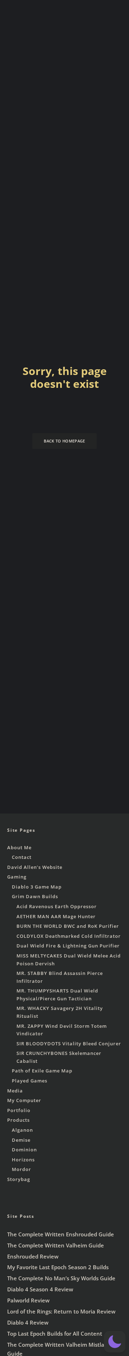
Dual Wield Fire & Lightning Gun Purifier (68, 945)
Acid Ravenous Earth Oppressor (56, 906)
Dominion (24, 1149)
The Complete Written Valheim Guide (55, 1245)
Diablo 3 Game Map (37, 887)
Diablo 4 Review (27, 1322)
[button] (114, 1341)
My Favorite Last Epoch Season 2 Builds (58, 1267)
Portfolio (18, 1110)
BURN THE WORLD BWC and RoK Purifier (67, 926)
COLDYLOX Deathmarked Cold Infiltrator (68, 936)
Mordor (21, 1169)
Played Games (29, 1080)
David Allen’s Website (34, 867)
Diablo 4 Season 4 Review (40, 1289)
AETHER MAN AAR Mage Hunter (56, 916)
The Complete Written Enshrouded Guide (60, 1234)
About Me (19, 847)
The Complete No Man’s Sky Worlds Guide (61, 1278)
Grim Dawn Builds (35, 896)
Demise (21, 1140)
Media (15, 1090)
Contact (22, 857)
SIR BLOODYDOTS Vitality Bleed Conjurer (68, 1043)
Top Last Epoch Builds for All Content (54, 1333)
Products (18, 1120)
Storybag (18, 1179)
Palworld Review (28, 1300)
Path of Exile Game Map (42, 1070)
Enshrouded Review (32, 1256)
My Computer (24, 1100)
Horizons (23, 1159)
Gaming (17, 877)
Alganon (22, 1130)
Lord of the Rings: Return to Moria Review (61, 1311)
